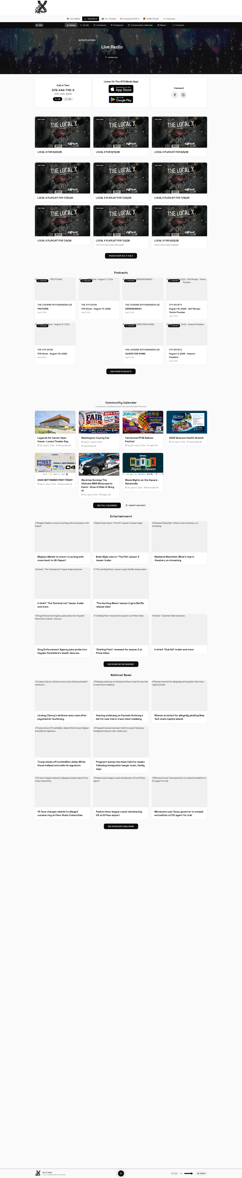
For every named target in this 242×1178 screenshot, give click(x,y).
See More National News (121, 826)
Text (69, 99)
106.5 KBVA (75, 19)
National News (121, 675)
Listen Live (112, 57)
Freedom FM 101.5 (131, 19)
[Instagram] (183, 94)
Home (72, 25)
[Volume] (181, 1173)
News (163, 25)
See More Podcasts (121, 371)
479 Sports (175, 304)
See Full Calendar (107, 505)
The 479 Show (89, 304)
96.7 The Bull (110, 19)
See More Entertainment (121, 664)
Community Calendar (142, 25)
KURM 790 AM (153, 19)
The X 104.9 (92, 19)
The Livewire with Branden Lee (54, 304)
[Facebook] (174, 94)
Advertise (170, 19)
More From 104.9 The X (121, 256)
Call (58, 99)
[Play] (121, 1173)
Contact (179, 25)
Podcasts (118, 25)
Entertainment (121, 516)
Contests (101, 25)
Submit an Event (137, 505)
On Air (86, 25)
